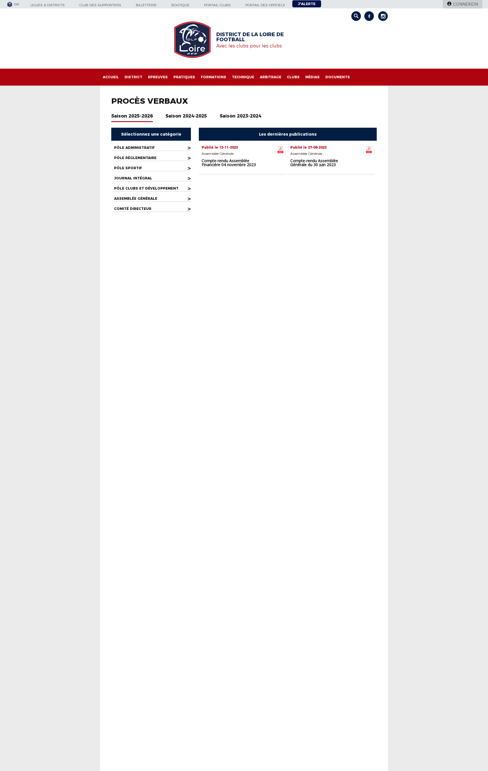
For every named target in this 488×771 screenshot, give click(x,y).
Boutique (180, 4)
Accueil (111, 77)
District (133, 77)
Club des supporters (100, 4)
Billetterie (146, 4)
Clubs (293, 77)
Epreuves (158, 77)
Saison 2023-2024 (240, 116)
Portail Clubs (217, 4)
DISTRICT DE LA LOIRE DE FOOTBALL (250, 37)
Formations (213, 77)
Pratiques (184, 77)
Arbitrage (270, 77)
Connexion (465, 4)
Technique (243, 77)
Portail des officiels (265, 4)
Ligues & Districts (47, 4)
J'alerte (306, 4)
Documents (337, 77)
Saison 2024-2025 (186, 116)
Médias (312, 77)
